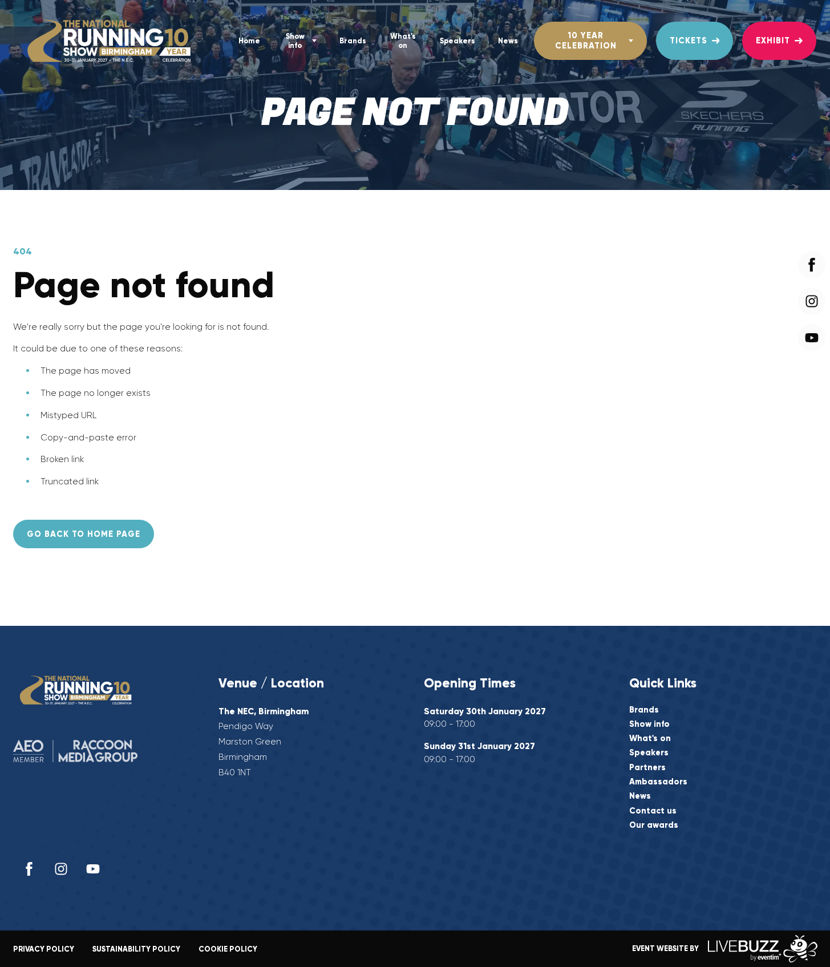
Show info (295, 40)
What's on (403, 40)
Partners (647, 767)
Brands (352, 41)
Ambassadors (658, 782)
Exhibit (773, 40)
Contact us (653, 811)
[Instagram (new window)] (61, 868)
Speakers (457, 41)
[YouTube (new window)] (93, 868)
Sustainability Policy (136, 949)
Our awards (653, 825)
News (508, 41)
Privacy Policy (43, 949)
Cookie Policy (228, 949)
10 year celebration (586, 40)
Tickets (688, 40)
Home (249, 41)
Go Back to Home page (83, 534)
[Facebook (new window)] (29, 868)
